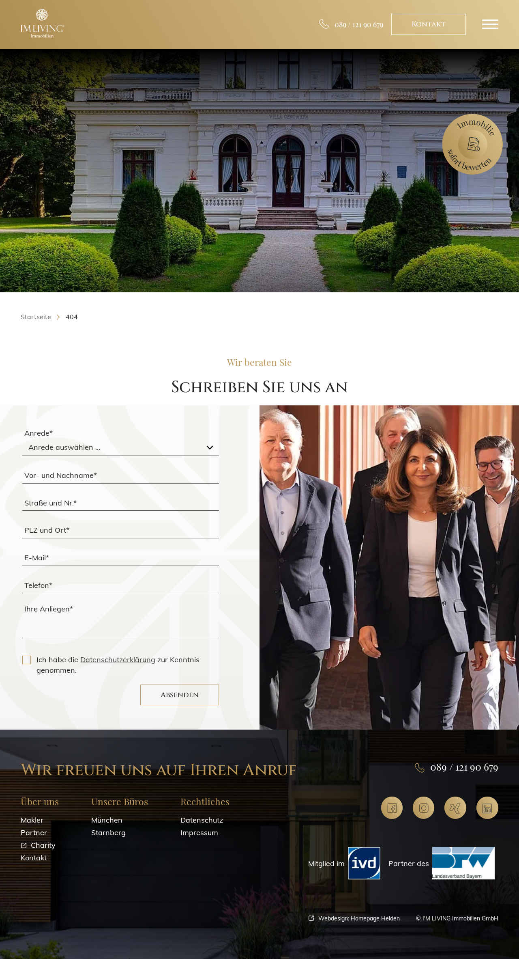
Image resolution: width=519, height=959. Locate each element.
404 (72, 317)
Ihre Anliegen (48, 608)
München (106, 820)
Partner (34, 832)
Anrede (38, 433)
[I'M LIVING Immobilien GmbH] (42, 23)
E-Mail (36, 557)
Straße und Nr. (50, 502)
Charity (43, 845)
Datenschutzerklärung (117, 659)
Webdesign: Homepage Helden (359, 918)
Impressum (199, 832)
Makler (32, 820)
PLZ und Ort (46, 530)
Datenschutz (201, 820)
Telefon (38, 585)
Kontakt (429, 24)
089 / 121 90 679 (359, 24)
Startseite (36, 317)
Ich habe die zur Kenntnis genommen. (117, 664)
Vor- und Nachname (60, 475)
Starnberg (108, 832)
